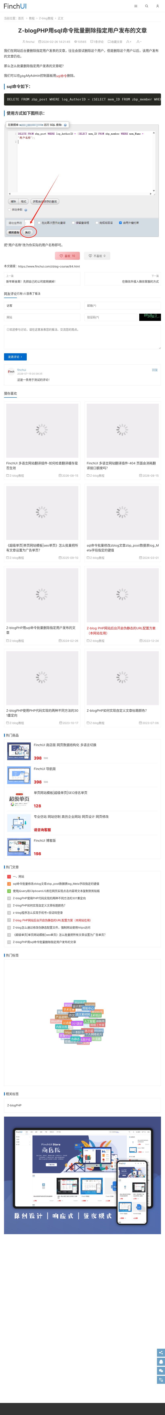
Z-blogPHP (14, 1105)
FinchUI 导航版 (45, 769)
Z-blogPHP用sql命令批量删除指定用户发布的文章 (44, 942)
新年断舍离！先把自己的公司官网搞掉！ (31, 281)
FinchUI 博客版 (45, 841)
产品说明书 (63, 1015)
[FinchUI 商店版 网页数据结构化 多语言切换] (19, 751)
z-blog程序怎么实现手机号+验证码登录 (38, 912)
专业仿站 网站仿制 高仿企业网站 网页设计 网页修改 (71, 817)
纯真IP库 (85, 1036)
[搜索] (146, 6)
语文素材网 (83, 1009)
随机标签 (96, 1033)
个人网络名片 (93, 1031)
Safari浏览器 (93, 1038)
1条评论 (99, 41)
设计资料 (78, 1003)
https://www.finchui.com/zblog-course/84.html (49, 266)
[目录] (135, 6)
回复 (155, 370)
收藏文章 (116, 41)
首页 (21, 18)
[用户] (157, 6)
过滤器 (67, 1018)
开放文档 (83, 1041)
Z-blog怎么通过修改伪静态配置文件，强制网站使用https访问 (51, 927)
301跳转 (77, 1017)
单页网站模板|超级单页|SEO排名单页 (60, 793)
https (68, 1028)
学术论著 (69, 1007)
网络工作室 (97, 1022)
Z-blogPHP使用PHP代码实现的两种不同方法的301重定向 (49, 898)
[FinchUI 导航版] (19, 775)
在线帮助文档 (73, 1040)
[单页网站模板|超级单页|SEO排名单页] (19, 799)
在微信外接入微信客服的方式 (140, 281)
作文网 (73, 1010)
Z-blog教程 (46, 18)
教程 (32, 18)
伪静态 (75, 1035)
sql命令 (61, 76)
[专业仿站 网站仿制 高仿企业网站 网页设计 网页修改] (19, 822)
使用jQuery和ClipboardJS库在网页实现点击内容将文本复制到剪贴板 (56, 891)
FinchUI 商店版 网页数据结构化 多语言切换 (65, 745)
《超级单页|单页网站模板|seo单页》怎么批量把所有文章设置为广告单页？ (60, 934)
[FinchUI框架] (15, 5)
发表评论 (13, 356)
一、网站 (18, 876)
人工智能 (89, 1016)
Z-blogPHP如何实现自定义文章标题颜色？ (117, 711)
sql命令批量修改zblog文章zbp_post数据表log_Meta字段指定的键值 (56, 883)
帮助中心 (88, 1005)
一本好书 (78, 1027)
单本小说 (87, 1025)
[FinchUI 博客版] (19, 846)
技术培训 (95, 1012)
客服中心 (65, 1034)
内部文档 (61, 1025)
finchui (30, 41)
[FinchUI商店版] (82, 1175)
